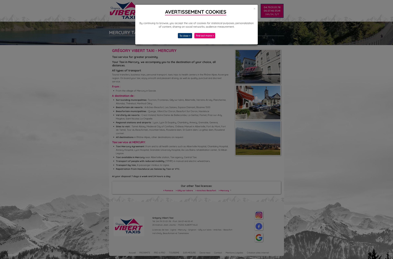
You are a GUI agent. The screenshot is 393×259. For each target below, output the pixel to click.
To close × (185, 36)
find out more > (205, 35)
